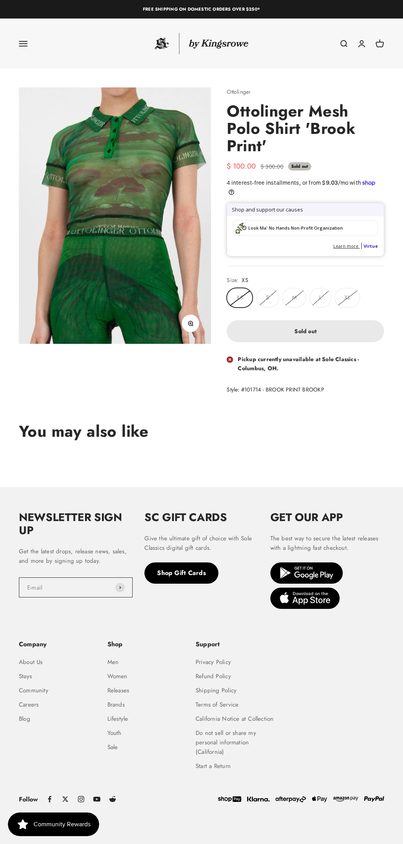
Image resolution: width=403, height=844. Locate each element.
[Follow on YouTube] (97, 799)
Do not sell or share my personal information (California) (226, 742)
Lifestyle (117, 718)
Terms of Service (217, 704)
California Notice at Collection (235, 718)
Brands (116, 704)
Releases (118, 690)
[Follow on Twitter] (65, 799)
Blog (24, 718)
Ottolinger (239, 92)
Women (117, 676)
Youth (114, 733)
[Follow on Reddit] (112, 799)
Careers (29, 704)
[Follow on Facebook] (50, 799)
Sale (112, 747)
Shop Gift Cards (181, 572)
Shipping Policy (216, 690)
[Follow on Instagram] (81, 799)
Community (33, 690)
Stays (25, 676)
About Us (31, 662)
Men (113, 662)
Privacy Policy (213, 662)
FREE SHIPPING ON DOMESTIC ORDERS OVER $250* (201, 9)
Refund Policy (213, 676)
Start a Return (213, 766)
